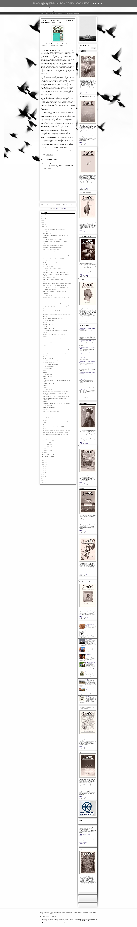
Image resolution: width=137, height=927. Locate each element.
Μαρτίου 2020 (47, 452)
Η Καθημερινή (81, 835)
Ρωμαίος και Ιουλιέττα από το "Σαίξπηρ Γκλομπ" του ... (55, 310)
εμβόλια (45, 419)
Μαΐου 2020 (46, 448)
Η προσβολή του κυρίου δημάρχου (89, 625)
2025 (43, 216)
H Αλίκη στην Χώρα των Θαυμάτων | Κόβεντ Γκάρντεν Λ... (56, 272)
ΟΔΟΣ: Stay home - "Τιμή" (49, 320)
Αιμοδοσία (45, 237)
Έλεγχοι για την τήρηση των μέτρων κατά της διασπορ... (56, 434)
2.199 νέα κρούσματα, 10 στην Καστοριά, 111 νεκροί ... (55, 426)
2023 (43, 220)
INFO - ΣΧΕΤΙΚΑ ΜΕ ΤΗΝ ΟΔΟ (56, 13)
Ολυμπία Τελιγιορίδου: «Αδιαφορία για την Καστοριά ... (56, 297)
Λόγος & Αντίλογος (47, 261)
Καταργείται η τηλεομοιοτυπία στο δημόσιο (53, 245)
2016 (43, 464)
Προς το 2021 (46, 231)
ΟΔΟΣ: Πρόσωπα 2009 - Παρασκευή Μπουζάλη (89, 671)
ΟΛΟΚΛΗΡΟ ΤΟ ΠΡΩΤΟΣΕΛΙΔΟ (85, 887)
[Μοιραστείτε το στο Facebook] (50, 155)
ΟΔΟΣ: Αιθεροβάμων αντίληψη (50, 262)
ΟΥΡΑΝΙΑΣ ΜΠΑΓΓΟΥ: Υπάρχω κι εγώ (52, 268)
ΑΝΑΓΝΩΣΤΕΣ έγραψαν (89, 654)
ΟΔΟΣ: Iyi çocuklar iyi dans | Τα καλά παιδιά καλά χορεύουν (90, 632)
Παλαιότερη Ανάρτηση (69, 205)
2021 (43, 224)
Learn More (96, 3)
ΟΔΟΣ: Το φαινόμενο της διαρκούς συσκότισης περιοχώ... (56, 421)
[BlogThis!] (48, 155)
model (44, 428)
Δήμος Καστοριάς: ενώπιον (90, 647)
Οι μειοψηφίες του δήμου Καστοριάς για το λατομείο (55, 353)
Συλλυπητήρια (46, 257)
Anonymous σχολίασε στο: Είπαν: (85, 379)
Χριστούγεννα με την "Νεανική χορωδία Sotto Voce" (55, 285)
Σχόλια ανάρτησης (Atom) (61, 208)
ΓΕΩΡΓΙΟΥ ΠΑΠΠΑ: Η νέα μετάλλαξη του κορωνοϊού (55, 303)
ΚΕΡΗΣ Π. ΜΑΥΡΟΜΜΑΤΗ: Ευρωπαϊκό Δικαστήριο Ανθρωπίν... (55, 399)
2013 (43, 470)
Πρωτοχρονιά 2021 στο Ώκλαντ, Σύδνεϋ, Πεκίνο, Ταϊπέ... (56, 235)
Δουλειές (86, 679)
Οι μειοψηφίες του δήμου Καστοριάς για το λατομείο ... (55, 330)
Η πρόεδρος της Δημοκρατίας (49, 289)
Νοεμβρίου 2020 (47, 437)
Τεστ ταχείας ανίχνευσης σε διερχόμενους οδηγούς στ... (56, 291)
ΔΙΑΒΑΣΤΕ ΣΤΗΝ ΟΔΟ (48, 328)
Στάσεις (45, 372)
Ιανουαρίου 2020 (47, 456)
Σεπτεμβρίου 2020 (48, 441)
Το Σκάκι (45, 357)
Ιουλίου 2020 (47, 444)
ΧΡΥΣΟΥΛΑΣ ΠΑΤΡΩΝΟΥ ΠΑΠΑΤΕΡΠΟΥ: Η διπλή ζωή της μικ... (56, 381)
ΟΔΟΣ (80, 91)
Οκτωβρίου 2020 (47, 439)
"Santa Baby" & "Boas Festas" (49, 277)
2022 (43, 222)
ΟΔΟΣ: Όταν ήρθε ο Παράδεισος (50, 358)
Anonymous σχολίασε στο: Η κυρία (85, 366)
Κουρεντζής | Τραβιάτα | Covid (50, 266)
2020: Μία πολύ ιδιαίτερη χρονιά (50, 251)
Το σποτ (45, 424)
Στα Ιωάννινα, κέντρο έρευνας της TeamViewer (54, 334)
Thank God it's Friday (47, 376)
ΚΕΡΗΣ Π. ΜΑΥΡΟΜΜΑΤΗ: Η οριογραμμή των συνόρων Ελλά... (56, 275)
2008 (43, 480)
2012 (43, 472)
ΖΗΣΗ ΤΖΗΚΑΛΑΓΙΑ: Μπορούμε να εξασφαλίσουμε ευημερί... (57, 283)
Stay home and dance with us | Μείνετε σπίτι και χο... (54, 229)
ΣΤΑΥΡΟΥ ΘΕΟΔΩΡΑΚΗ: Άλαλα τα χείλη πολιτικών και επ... (57, 314)
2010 (43, 476)
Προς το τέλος (46, 243)
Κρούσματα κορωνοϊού (48, 362)
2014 (43, 468)
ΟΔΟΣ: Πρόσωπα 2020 (48, 347)
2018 (43, 461)
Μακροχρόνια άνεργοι (48, 355)
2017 (43, 462)
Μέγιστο (45, 316)
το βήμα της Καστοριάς (83, 92)
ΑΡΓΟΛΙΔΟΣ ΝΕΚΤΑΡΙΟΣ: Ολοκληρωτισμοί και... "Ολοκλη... (56, 307)
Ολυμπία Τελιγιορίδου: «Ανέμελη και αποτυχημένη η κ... (56, 360)
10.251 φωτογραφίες (48, 340)
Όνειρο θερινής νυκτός (48, 366)
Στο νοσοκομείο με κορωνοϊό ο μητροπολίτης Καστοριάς (55, 391)
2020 (43, 226)
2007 (43, 482)
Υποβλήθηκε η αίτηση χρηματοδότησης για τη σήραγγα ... (56, 241)
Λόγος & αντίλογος (47, 233)
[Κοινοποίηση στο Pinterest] (52, 155)
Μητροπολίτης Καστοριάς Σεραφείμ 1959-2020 (53, 259)
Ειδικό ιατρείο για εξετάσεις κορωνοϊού (52, 239)
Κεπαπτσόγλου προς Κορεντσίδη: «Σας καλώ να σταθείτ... (56, 338)
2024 (43, 218)
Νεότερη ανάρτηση (46, 205)
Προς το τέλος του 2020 (48, 301)
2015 (43, 466)
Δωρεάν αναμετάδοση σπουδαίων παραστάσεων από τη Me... (57, 255)
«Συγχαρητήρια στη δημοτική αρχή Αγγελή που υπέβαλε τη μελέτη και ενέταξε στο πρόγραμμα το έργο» (90, 688)
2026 (43, 214)
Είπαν (44, 370)
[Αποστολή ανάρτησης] (44, 154)
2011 (43, 474)
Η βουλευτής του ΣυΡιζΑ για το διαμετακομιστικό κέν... (55, 287)
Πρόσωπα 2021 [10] (88, 696)
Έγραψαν (45, 387)
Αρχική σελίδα (57, 205)
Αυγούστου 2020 (47, 442)
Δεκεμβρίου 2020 (47, 228)
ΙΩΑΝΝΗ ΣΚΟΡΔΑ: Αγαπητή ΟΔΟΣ (51, 249)
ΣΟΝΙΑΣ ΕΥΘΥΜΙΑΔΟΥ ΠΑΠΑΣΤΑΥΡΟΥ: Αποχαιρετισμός (56, 403)
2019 (43, 459)
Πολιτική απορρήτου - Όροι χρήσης (72, 13)
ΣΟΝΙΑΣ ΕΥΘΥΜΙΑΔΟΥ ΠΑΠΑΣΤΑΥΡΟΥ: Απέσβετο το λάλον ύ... (57, 344)
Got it (102, 3)
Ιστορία (45, 326)
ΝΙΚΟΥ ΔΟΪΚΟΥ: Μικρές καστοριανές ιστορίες (54, 279)
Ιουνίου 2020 (47, 446)
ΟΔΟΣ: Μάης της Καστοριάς (49, 407)
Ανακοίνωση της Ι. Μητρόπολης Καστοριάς (53, 318)
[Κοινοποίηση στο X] (49, 155)
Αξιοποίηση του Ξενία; (48, 324)
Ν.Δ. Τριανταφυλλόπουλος (84, 834)
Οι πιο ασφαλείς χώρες (48, 342)
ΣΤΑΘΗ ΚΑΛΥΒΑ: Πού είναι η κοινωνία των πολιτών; (90, 663)
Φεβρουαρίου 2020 (48, 454)
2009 (43, 478)
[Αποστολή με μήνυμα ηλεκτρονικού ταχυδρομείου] (46, 155)
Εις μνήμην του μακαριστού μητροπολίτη (52, 247)
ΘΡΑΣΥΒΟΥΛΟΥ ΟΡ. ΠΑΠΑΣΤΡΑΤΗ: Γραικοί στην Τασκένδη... (54, 393)
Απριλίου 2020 (47, 450)
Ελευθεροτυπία (82, 843)
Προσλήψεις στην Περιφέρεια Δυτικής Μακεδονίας (54, 417)
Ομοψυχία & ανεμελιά (48, 368)
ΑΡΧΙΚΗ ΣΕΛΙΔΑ (44, 13)
